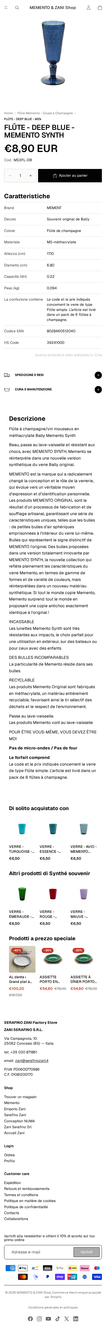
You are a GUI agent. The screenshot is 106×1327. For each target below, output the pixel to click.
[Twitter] (67, 1319)
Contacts (11, 1213)
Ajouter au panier (73, 175)
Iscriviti (86, 1252)
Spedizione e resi (29, 375)
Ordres (9, 1154)
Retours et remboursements (26, 1188)
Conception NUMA (19, 1120)
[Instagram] (39, 1319)
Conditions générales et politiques (53, 1307)
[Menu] (6, 8)
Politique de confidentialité (26, 1206)
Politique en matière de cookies (30, 1200)
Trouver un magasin (20, 1097)
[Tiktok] (58, 1319)
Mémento (12, 1102)
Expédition (12, 1182)
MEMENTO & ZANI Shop (34, 1292)
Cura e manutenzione (33, 389)
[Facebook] (30, 1319)
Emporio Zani (14, 1109)
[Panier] (99, 7)
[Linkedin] (76, 1319)
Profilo (9, 1161)
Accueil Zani (14, 1133)
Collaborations (16, 1218)
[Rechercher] (17, 7)
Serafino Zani (15, 1115)
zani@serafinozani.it (31, 1060)
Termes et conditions (21, 1194)
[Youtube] (48, 1319)
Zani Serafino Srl (18, 1127)
